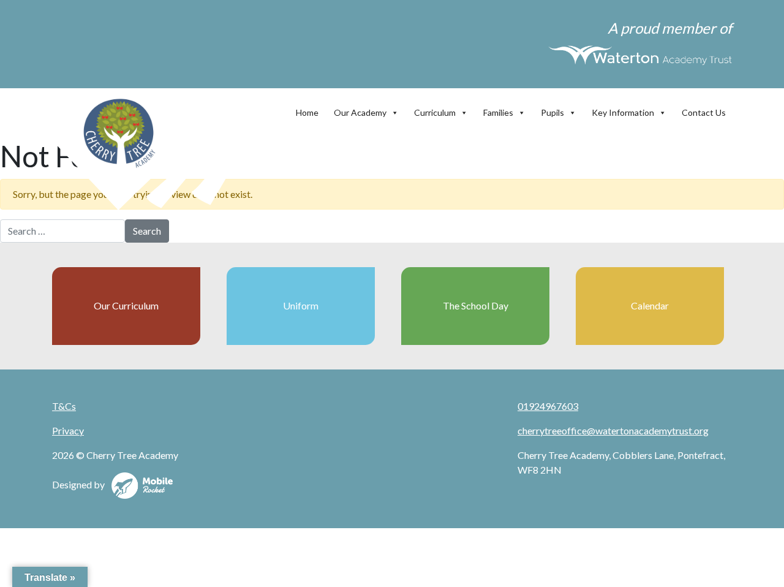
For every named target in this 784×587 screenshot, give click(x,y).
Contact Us (704, 112)
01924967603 (548, 406)
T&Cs (64, 406)
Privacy (68, 430)
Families (498, 112)
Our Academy (360, 112)
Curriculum (435, 112)
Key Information (623, 112)
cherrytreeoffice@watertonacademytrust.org (613, 430)
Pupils (552, 112)
